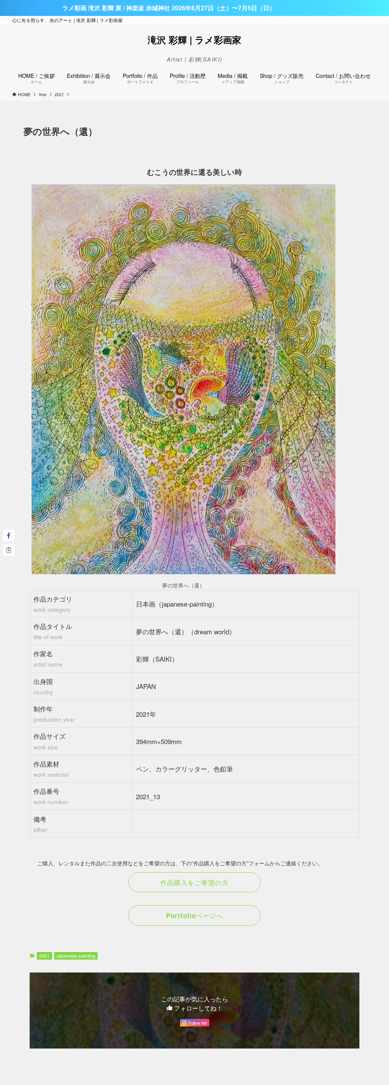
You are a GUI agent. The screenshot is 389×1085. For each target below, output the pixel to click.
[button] (8, 535)
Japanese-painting (76, 955)
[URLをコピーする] (8, 550)
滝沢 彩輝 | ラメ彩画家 (194, 39)
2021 (44, 955)
